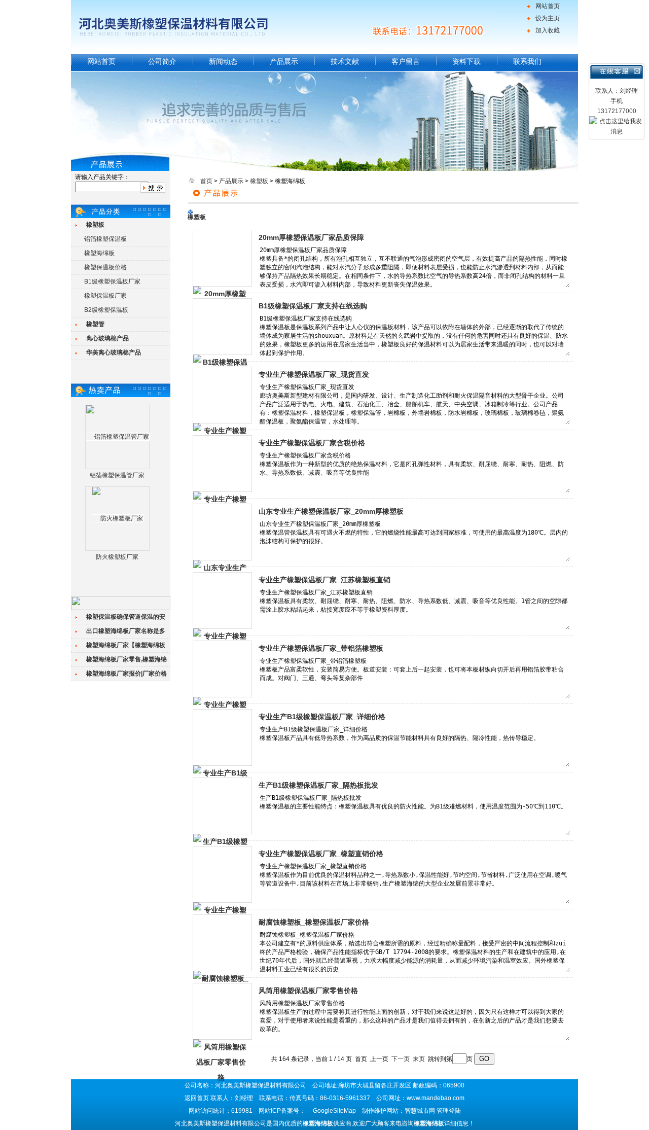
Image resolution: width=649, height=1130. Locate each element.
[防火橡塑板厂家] (117, 518)
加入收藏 (547, 30)
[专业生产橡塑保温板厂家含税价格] (222, 463)
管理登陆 (449, 1110)
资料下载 (466, 61)
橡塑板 (259, 181)
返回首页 (197, 1098)
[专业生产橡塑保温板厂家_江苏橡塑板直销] (222, 600)
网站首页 (547, 6)
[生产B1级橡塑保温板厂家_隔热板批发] (222, 806)
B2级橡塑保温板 (106, 309)
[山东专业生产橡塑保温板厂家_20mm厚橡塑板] (222, 532)
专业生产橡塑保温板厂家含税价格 (312, 443)
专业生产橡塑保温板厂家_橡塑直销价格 (321, 854)
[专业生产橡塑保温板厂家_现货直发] (222, 395)
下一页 (400, 1059)
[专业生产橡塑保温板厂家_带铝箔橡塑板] (222, 669)
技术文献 (345, 61)
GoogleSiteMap (334, 1110)
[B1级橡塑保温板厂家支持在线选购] (222, 326)
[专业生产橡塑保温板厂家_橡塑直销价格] (222, 874)
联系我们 (527, 61)
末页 (419, 1059)
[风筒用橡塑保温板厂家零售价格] (222, 1011)
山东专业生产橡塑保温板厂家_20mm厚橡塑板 (331, 511)
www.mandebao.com (435, 1098)
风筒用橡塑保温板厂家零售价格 (308, 990)
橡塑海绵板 (99, 253)
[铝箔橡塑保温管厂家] (118, 437)
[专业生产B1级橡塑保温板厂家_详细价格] (222, 737)
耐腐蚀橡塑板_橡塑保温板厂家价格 (314, 922)
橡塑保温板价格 (105, 267)
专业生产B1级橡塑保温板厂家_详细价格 (322, 717)
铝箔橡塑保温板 (105, 238)
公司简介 (162, 61)
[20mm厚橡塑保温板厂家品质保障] (222, 258)
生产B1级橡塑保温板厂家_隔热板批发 (318, 785)
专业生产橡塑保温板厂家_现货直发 (314, 374)
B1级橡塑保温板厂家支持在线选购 (313, 306)
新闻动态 (223, 61)
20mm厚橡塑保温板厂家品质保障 (311, 237)
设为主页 (547, 18)
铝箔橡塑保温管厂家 (117, 475)
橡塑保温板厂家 (105, 295)
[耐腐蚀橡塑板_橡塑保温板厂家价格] (222, 942)
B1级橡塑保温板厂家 (112, 281)
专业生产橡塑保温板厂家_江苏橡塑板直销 (324, 580)
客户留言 (405, 61)
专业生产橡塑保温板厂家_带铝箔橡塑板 (321, 648)
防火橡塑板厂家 (117, 556)
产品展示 (284, 61)
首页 (206, 181)
